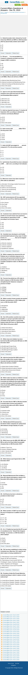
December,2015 (4, 13)
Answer (2, 53)
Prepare (17, 4)
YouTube (17, 663)
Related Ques (16, 53)
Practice (24, 4)
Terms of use (11, 663)
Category (6, 12)
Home (2, 12)
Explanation (8, 53)
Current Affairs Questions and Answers (16, 12)
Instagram (13, 665)
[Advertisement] (14, 25)
